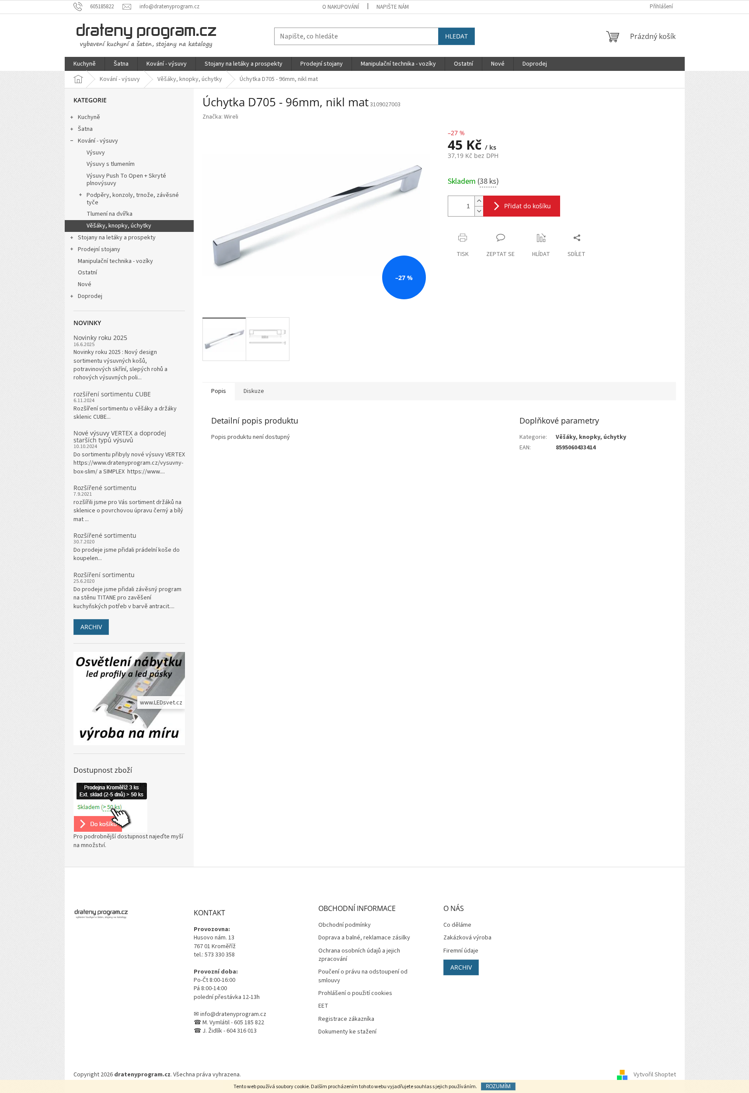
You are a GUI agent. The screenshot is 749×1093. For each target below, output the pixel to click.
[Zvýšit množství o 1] (478, 201)
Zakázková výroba (467, 938)
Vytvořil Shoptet (655, 1075)
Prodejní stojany (99, 249)
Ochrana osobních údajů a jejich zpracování (359, 955)
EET (323, 1006)
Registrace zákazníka (346, 1019)
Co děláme (457, 925)
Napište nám (392, 7)
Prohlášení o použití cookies (355, 993)
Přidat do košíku (527, 206)
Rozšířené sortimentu (104, 487)
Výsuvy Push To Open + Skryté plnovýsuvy (126, 180)
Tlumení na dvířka (109, 214)
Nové (84, 284)
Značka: (220, 116)
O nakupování (340, 7)
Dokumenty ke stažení (347, 1032)
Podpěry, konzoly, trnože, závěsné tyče (133, 199)
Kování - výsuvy (98, 141)
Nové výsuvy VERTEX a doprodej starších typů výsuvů (119, 436)
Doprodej (90, 296)
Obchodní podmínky (344, 925)
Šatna (85, 129)
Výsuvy (96, 152)
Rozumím (498, 1086)
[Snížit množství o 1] (478, 211)
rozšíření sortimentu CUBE (112, 394)
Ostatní (87, 272)
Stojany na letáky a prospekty (117, 237)
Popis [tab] (218, 391)
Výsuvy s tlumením (111, 164)
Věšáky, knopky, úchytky (119, 225)
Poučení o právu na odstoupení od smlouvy (363, 976)
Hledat (456, 36)
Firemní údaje (460, 951)
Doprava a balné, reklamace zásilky (364, 938)
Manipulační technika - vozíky (115, 261)
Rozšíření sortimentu (104, 574)
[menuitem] (85, 64)
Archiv (91, 627)
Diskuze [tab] (254, 391)
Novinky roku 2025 (100, 337)
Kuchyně (89, 117)
